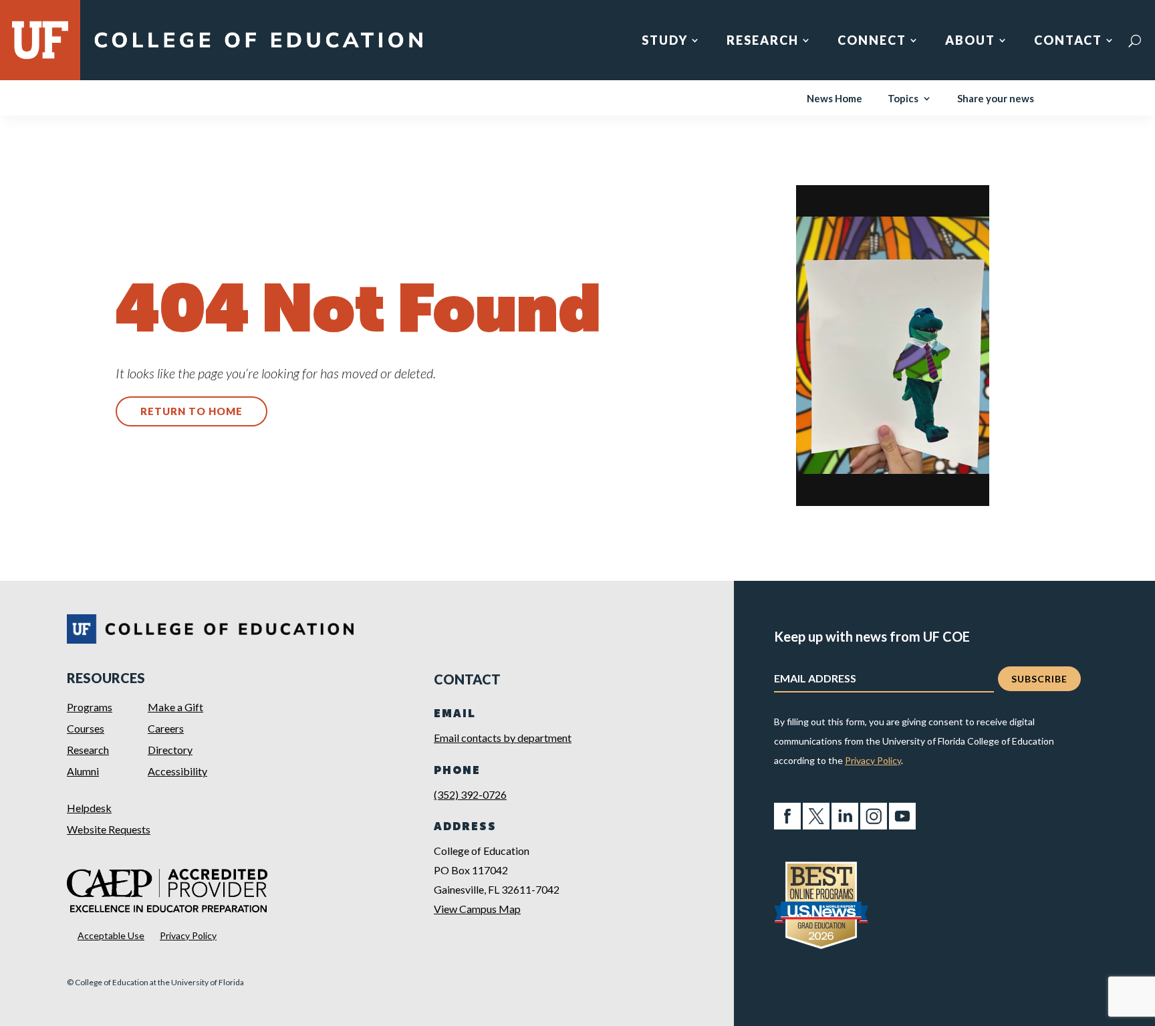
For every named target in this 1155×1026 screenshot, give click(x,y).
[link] (258, 48)
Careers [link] (166, 728)
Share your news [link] (995, 99)
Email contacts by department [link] (502, 737)
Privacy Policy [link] (188, 935)
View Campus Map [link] (477, 908)
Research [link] (763, 41)
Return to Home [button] (191, 411)
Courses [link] (85, 728)
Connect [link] (872, 41)
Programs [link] (89, 706)
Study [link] (665, 41)
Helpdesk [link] (89, 807)
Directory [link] (170, 749)
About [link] (970, 41)
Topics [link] (903, 99)
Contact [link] (1068, 41)
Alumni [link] (83, 771)
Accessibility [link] (177, 771)
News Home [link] (834, 99)
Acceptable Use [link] (111, 935)
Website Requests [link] (108, 829)
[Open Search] (1134, 40)
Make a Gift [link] (175, 706)
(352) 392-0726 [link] (470, 794)
